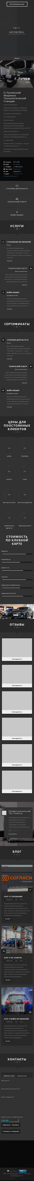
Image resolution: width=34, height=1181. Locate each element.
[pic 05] (14, 754)
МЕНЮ (17, 58)
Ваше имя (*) (5, 1080)
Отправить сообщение (11, 1131)
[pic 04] (14, 727)
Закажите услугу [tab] (22, 1076)
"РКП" (21, 1176)
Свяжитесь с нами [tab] (9, 1076)
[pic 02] (14, 648)
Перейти (7, 919)
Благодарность (17, 659)
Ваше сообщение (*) (7, 1097)
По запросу (17, 164)
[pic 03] (14, 701)
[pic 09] (14, 780)
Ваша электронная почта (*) (10, 1089)
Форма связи (17, 169)
